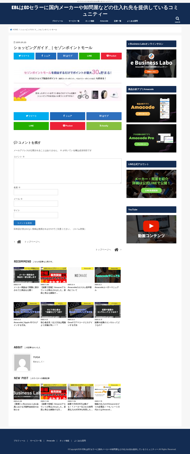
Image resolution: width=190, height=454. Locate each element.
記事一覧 (117, 21)
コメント (19, 156)
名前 (17, 187)
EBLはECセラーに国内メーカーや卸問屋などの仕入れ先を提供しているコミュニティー (95, 10)
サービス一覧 (74, 21)
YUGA (36, 357)
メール (18, 199)
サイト (17, 210)
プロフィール (57, 21)
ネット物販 (89, 21)
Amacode (104, 21)
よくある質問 (132, 21)
